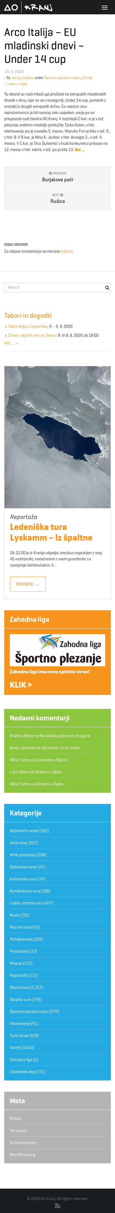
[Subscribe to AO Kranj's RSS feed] (57, 1206)
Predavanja (19, 951)
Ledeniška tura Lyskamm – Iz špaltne (51, 532)
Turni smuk (19, 1035)
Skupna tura (20, 999)
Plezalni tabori (22, 927)
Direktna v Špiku (48, 771)
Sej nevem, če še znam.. (61, 747)
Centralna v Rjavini (52, 759)
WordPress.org (22, 1154)
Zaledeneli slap (22, 1071)
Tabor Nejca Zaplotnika (27, 326)
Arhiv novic (19, 842)
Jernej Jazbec (22, 77)
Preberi (28, 584)
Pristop (16, 963)
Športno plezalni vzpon (62, 77)
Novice (15, 915)
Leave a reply (16, 84)
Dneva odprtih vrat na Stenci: (32, 335)
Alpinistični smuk (24, 830)
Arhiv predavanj (23, 854)
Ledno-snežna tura (26, 903)
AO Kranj (28, 7)
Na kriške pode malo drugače (65, 735)
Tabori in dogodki (28, 315)
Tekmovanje (20, 1023)
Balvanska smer (23, 866)
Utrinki (87, 77)
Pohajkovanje (21, 939)
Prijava (15, 1118)
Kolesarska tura (23, 879)
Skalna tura (20, 987)
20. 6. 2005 (14, 71)
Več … (11, 342)
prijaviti (67, 251)
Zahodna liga (29, 619)
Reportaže (19, 975)
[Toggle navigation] (105, 7)
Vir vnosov (18, 1130)
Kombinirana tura (25, 891)
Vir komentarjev (23, 1142)
